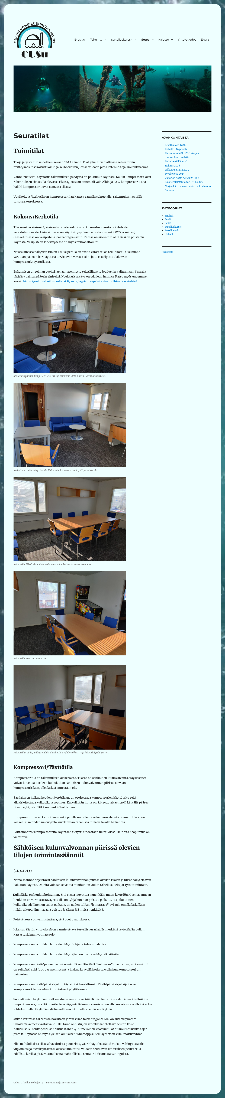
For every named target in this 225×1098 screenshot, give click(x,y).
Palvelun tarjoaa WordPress (61, 1082)
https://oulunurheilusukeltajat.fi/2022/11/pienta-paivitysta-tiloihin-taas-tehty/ (80, 281)
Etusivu (79, 39)
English (206, 39)
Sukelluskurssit (122, 39)
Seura (145, 39)
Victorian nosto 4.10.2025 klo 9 (182, 178)
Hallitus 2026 (172, 165)
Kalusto (163, 39)
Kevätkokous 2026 (175, 145)
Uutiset (169, 234)
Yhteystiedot (187, 39)
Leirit (168, 219)
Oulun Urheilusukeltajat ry (28, 1082)
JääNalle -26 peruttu (176, 149)
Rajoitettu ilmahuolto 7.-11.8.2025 (184, 182)
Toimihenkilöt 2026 (176, 161)
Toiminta (96, 39)
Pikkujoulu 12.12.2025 (177, 169)
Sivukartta (167, 252)
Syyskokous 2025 (174, 173)
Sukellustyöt (172, 230)
